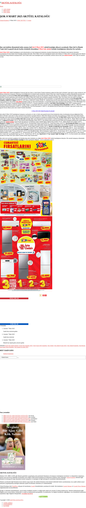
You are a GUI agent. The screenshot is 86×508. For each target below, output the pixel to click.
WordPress (15, 486)
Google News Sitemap (80, 486)
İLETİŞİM (6, 506)
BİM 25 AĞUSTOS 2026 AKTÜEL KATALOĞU (17, 418)
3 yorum (29, 20)
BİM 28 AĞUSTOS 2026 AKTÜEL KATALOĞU (17, 421)
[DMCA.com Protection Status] (43, 497)
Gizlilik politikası (7, 503)
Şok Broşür (82, 345)
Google (33, 486)
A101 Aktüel (6, 9)
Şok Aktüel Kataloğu (72, 345)
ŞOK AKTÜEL (21, 20)
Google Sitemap (67, 486)
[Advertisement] (43, 33)
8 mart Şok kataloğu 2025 (26, 345)
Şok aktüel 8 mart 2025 (60, 345)
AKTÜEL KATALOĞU (16, 500)
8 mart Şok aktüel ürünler (11, 345)
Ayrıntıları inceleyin (27, 493)
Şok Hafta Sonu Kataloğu (7, 347)
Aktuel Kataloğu (70, 477)
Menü (1, 6)
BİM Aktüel (6, 10)
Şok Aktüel (50, 345)
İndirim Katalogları (8, 353)
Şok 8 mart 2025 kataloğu (40, 345)
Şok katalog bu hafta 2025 (21, 347)
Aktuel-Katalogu (4, 20)
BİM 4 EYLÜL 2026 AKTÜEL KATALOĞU (15, 415)
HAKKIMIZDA (7, 504)
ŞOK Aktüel (6, 12)
